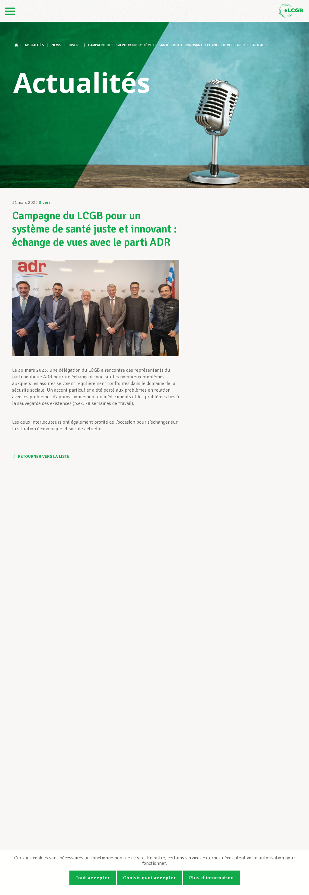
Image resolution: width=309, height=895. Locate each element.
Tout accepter (92, 878)
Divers (45, 202)
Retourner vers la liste (43, 456)
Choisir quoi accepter (149, 878)
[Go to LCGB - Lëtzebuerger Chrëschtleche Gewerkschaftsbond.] (16, 45)
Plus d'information (211, 878)
